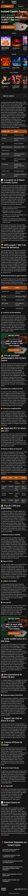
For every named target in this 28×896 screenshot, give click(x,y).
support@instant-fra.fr (20, 889)
